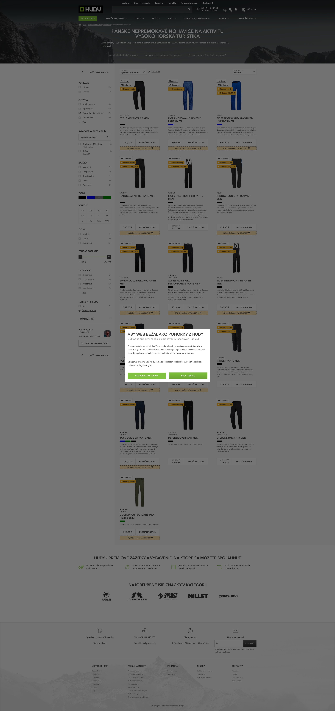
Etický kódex (96, 674)
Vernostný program (189, 3)
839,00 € (174, 226)
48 (91, 210)
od (80, 257)
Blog (136, 3)
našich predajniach (187, 568)
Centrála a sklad (237, 677)
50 (99, 210)
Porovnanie (224, 9)
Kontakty (172, 3)
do (109, 257)
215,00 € (222, 460)
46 (82, 210)
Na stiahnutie (172, 671)
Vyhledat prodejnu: (89, 137)
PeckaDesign (179, 705)
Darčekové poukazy (204, 677)
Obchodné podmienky (136, 674)
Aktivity (125, 3)
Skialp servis (201, 674)
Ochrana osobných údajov (139, 365)
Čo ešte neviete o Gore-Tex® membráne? (207, 55)
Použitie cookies (193, 361)
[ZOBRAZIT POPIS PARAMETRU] (105, 131)
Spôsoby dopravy (134, 684)
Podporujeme (96, 684)
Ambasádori (96, 681)
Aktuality (147, 3)
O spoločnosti (96, 671)
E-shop (234, 674)
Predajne (159, 3)
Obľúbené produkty (230, 9)
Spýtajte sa (171, 674)
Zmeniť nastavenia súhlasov (138, 697)
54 (82, 215)
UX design (155, 705)
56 (91, 215)
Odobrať (144, 71)
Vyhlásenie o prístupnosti (137, 694)
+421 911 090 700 (146, 637)
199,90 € (174, 460)
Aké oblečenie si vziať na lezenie (123, 55)
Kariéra (94, 687)
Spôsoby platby (133, 687)
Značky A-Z (208, 3)
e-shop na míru (166, 705)
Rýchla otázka (237, 681)
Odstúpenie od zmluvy (136, 677)
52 (107, 210)
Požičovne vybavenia (204, 671)
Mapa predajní (99, 643)
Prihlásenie (236, 9)
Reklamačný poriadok (135, 681)
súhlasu (227, 652)
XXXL (107, 220)
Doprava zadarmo (94, 565)
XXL (99, 220)
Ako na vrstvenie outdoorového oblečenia (163, 55)
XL (91, 220)
